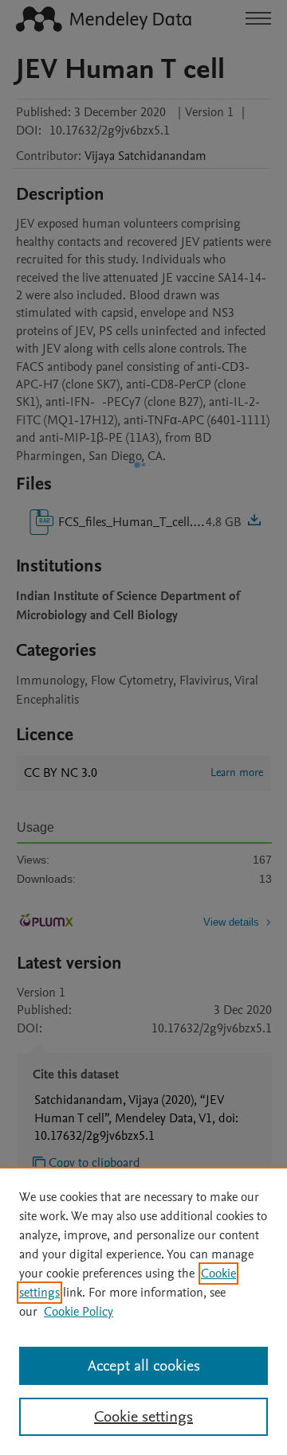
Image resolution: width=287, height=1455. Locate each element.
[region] (143, 1311)
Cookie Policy (78, 1311)
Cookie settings (143, 1416)
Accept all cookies (144, 1366)
